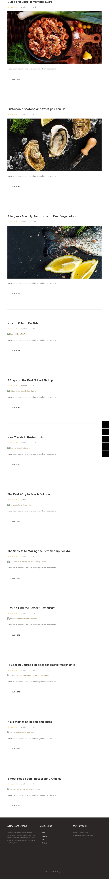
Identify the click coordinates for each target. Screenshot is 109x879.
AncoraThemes (46, 872)
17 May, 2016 (12, 727)
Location (44, 836)
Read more (16, 79)
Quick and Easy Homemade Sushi (29, 1)
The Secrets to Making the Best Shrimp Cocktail (39, 551)
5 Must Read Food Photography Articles (34, 778)
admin (25, 7)
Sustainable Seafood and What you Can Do (36, 109)
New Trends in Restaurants (25, 437)
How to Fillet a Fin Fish (22, 323)
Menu (43, 832)
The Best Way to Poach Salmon (28, 494)
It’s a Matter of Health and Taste (29, 721)
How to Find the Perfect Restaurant (31, 608)
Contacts (44, 843)
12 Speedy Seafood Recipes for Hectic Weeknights (41, 664)
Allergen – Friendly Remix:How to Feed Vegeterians (42, 216)
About (43, 839)
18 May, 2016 (12, 7)
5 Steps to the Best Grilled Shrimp (30, 380)
